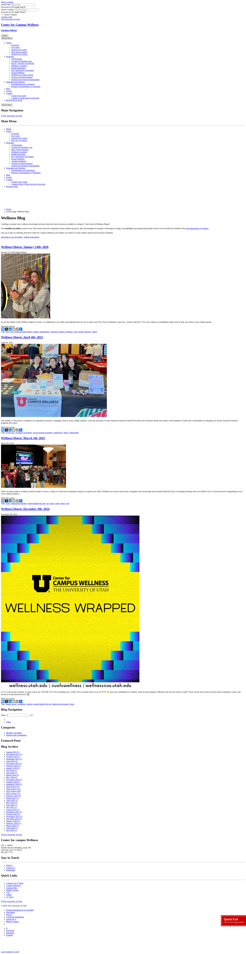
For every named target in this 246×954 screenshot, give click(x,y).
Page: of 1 (17, 715)
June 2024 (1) (11, 773)
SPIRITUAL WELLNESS (22, 75)
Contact (9, 93)
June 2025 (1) (11, 805)
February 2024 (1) (13, 766)
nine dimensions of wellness (197, 228)
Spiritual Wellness (18, 161)
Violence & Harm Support (22, 77)
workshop (22, 704)
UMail (8, 895)
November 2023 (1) (14, 754)
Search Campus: (7, 9)
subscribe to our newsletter (12, 237)
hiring (94, 332)
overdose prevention (23, 433)
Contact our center (18, 96)
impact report (11, 704)
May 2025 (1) (11, 803)
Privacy (9, 915)
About (8, 43)
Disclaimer (10, 912)
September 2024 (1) (14, 784)
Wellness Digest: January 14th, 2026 (24, 247)
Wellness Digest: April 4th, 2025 (22, 337)
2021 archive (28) (13, 791)
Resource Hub (12, 186)
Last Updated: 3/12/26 (10, 952)
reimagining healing (19, 503)
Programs (10, 56)
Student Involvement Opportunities (25, 80)
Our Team (15, 47)
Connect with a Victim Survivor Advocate (28, 184)
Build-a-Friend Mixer (23, 332)
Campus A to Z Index (15, 883)
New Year (10, 332)
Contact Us (10, 868)
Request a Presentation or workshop (25, 86)
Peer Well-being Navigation (22, 70)
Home (8, 129)
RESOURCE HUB (19, 54)
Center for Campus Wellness (20, 24)
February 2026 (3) (13, 823)
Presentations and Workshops (23, 170)
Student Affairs (9, 30)
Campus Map (11, 888)
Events (9, 91)
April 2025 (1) (12, 800)
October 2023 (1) (13, 757)
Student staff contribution (16, 735)
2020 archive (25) (13, 789)
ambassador (74, 433)
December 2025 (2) (14, 819)
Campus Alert (6, 17)
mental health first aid (36, 503)
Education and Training (15, 168)
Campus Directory (13, 885)
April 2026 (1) (12, 828)
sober (57, 503)
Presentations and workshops (23, 84)
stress (52, 503)
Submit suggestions (31, 237)
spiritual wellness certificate (62, 332)
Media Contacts (12, 921)
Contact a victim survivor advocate (25, 98)
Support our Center (19, 50)
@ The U (10, 897)
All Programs (16, 59)
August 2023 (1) (12, 752)
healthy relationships (41, 332)
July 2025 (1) (11, 807)
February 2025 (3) (13, 796)
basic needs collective (82, 332)
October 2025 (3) (13, 814)
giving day (10, 433)
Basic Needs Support (19, 150)
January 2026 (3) (13, 821)
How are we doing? (19, 52)
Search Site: (6, 4)
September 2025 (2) (14, 812)
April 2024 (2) (12, 761)
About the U (11, 919)
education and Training (15, 82)
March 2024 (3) (12, 775)
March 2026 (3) (12, 826)
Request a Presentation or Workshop (26, 173)
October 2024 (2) (13, 782)
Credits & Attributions (15, 917)
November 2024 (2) (14, 780)
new (68, 503)
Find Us (9, 865)
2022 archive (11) (13, 793)
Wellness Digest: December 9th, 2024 (25, 509)
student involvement (60, 704)
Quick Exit (234, 920)
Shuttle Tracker (12, 890)
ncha (8, 503)
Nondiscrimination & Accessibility (20, 910)
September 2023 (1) (14, 759)
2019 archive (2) (12, 786)
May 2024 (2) (11, 777)
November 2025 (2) (14, 816)
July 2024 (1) (11, 770)
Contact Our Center (19, 182)
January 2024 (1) (13, 768)
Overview (15, 45)
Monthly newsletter (14, 733)
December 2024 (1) (14, 763)
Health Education (18, 68)
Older (8, 722)
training (30, 704)
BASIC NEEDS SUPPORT (22, 63)
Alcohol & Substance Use (21, 147)
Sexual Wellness (17, 73)
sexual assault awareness (43, 433)
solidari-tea (58, 433)
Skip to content (7, 2)
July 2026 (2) (11, 830)
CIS (7, 892)
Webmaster (10, 870)
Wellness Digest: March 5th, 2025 (23, 438)
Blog (8, 89)
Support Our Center (19, 138)
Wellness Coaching (19, 66)
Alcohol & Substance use (21, 61)
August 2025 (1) (12, 809)
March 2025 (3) (12, 798)
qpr (47, 503)
